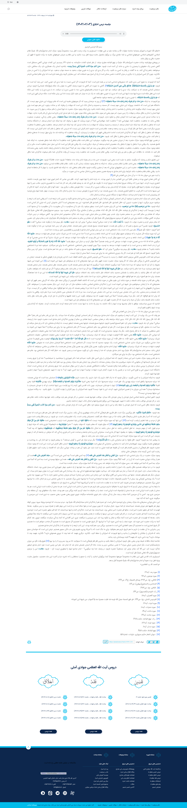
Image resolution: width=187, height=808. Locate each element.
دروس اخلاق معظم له (154, 775)
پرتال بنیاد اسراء (145, 805)
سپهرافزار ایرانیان (32, 805)
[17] (47, 541)
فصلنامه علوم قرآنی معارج (127, 775)
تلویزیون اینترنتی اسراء (101, 778)
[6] (138, 230)
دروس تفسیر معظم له (154, 772)
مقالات (132, 784)
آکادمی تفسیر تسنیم (128, 787)
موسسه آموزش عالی (102, 775)
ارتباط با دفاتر (101, 8)
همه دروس (138, 731)
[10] (57, 377)
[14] (111, 424)
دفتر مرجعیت (154, 8)
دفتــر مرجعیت (103, 772)
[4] (111, 175)
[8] (45, 261)
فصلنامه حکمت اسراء (128, 781)
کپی (105, 641)
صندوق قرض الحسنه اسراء (100, 784)
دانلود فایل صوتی (93, 39)
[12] (118, 385)
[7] (146, 237)
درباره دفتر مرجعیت (119, 8)
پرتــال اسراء (104, 769)
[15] (98, 440)
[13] (124, 420)
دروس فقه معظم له (155, 778)
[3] (103, 101)
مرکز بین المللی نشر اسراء (101, 781)
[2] (106, 86)
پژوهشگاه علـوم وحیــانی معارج (125, 769)
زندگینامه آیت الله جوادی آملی (152, 769)
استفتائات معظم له (155, 781)
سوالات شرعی (86, 8)
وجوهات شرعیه (69, 8)
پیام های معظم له (156, 784)
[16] (87, 455)
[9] (94, 268)
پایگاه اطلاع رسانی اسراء (127, 772)
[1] (159, 572)
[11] (158, 611)
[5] (158, 587)
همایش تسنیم (156, 787)
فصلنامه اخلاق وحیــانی (127, 778)
